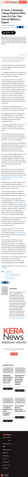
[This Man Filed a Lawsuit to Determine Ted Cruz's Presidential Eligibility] (8, 401)
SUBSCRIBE (14, 354)
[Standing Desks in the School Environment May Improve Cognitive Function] (20, 370)
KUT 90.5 (4, 268)
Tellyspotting (6, 455)
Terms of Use (6, 465)
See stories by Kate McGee (16, 318)
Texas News (9, 271)
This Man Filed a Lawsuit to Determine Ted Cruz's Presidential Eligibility (7, 410)
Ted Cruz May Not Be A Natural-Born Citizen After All (20, 408)
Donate (23, 2)
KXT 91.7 (5, 458)
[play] (2, 475)
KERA (4, 446)
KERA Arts (5, 452)
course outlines (18, 232)
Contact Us (5, 468)
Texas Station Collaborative (12, 274)
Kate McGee (11, 25)
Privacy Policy (6, 462)
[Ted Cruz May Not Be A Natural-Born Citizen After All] (20, 401)
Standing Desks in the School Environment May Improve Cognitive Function (20, 380)
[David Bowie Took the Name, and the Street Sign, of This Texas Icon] (8, 370)
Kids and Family (6, 449)
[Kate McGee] (4, 290)
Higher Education (10, 278)
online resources (16, 229)
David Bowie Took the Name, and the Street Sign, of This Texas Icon (8, 379)
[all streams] (26, 475)
